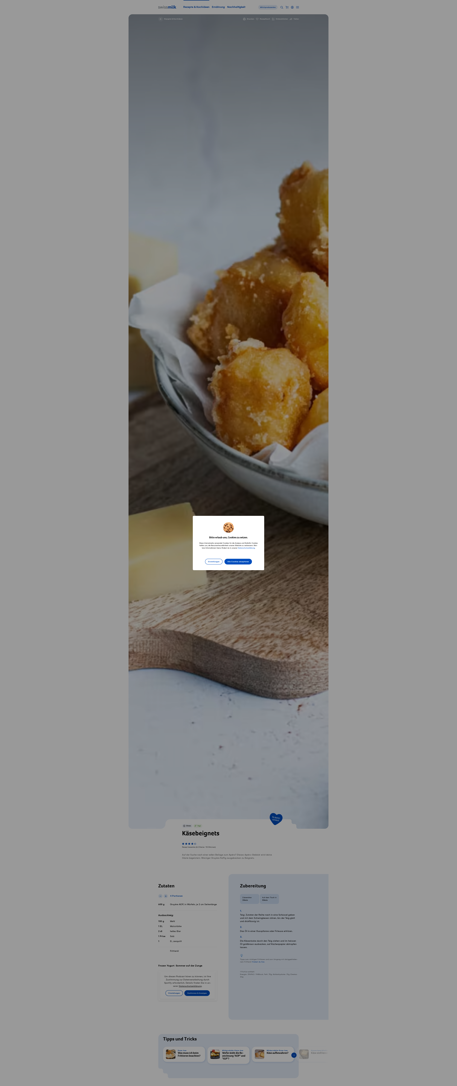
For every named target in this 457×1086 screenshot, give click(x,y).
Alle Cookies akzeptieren (238, 562)
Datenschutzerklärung (246, 548)
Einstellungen (214, 562)
